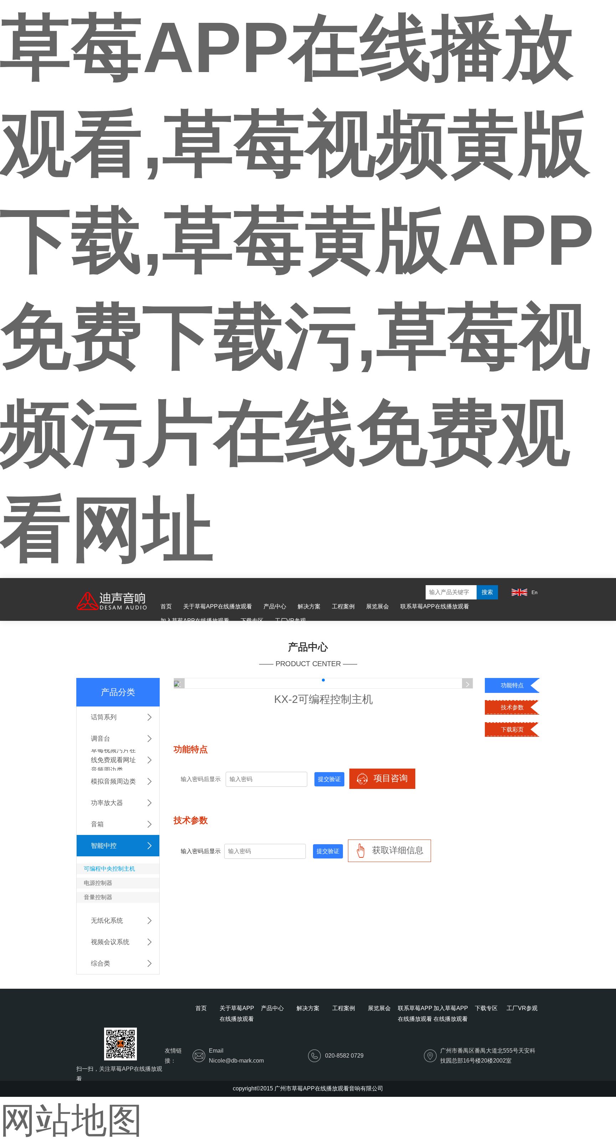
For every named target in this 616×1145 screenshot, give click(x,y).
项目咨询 (389, 778)
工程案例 (343, 606)
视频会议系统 (110, 942)
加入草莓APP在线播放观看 (194, 621)
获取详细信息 (396, 850)
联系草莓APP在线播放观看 (434, 606)
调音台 (100, 738)
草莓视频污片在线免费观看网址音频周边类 (113, 760)
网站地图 (71, 1120)
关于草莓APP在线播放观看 (217, 606)
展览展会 (377, 606)
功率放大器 (107, 802)
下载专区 (252, 621)
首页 (166, 606)
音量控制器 (98, 897)
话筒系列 (104, 717)
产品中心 (274, 606)
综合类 (100, 963)
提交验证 (329, 779)
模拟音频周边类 (113, 781)
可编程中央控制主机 (109, 869)
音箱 (97, 824)
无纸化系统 (107, 920)
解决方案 (309, 606)
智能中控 (104, 845)
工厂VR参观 (290, 621)
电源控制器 (98, 883)
